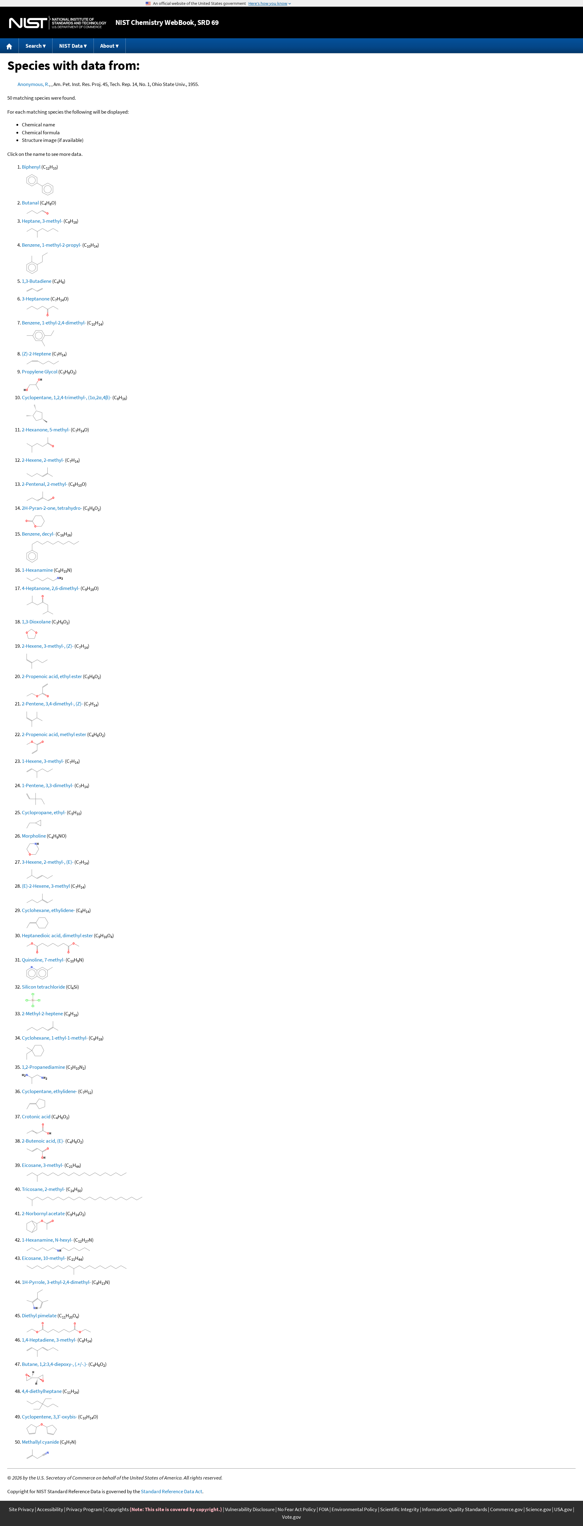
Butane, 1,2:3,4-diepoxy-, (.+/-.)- (54, 1364)
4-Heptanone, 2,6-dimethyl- (51, 588)
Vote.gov (291, 1517)
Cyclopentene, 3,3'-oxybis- (49, 1416)
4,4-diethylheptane (42, 1391)
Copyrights (117, 1509)
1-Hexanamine (37, 570)
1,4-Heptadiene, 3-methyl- (49, 1339)
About (107, 45)
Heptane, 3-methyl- (42, 221)
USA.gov (563, 1509)
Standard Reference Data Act (171, 1491)
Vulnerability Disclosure (249, 1509)
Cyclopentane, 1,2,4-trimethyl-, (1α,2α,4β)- (66, 397)
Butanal (30, 202)
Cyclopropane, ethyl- (44, 812)
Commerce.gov (506, 1509)
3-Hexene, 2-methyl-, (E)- (47, 862)
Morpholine (34, 835)
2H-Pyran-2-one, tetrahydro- (52, 508)
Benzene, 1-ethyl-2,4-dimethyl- (54, 322)
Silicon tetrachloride (43, 986)
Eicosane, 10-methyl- (44, 1258)
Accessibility (50, 1509)
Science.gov (538, 1509)
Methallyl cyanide (40, 1442)
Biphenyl (31, 166)
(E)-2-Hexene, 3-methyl (46, 886)
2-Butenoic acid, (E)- (43, 1140)
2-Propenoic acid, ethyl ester (52, 676)
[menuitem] (9, 45)
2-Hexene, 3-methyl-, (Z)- (47, 646)
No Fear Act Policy (297, 1509)
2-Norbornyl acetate (43, 1213)
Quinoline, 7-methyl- (43, 959)
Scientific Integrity (399, 1509)
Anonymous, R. (33, 84)
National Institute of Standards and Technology (57, 22)
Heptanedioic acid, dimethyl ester (57, 935)
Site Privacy (21, 1509)
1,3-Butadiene (36, 281)
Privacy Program (84, 1509)
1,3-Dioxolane (36, 621)
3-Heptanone (35, 298)
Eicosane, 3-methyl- (42, 1165)
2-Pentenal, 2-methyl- (44, 484)
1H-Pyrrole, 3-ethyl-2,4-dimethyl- (56, 1282)
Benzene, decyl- (38, 533)
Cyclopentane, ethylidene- (49, 1091)
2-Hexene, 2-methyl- (43, 460)
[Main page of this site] (9, 45)
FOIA (324, 1509)
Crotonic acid (36, 1116)
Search (34, 45)
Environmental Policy (354, 1509)
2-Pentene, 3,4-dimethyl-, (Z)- (52, 703)
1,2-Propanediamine (43, 1067)
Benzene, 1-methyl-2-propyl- (51, 245)
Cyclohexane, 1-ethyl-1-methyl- (55, 1037)
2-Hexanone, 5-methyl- (46, 429)
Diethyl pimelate (39, 1315)
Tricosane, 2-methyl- (43, 1189)
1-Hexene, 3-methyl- (43, 761)
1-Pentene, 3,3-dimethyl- (47, 785)
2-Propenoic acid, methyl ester (54, 734)
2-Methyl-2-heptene (42, 1013)
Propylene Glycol (39, 371)
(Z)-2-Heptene (36, 353)
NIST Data (71, 45)
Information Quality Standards (454, 1509)
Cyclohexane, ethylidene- (48, 910)
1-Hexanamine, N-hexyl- (47, 1239)
